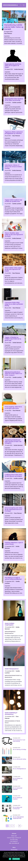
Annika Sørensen (18, 69)
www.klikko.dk (15, 843)
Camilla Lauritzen (16, 102)
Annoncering (14, 849)
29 (19, 825)
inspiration (7, 36)
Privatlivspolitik (16, 858)
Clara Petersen (8, 33)
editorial (7, 631)
